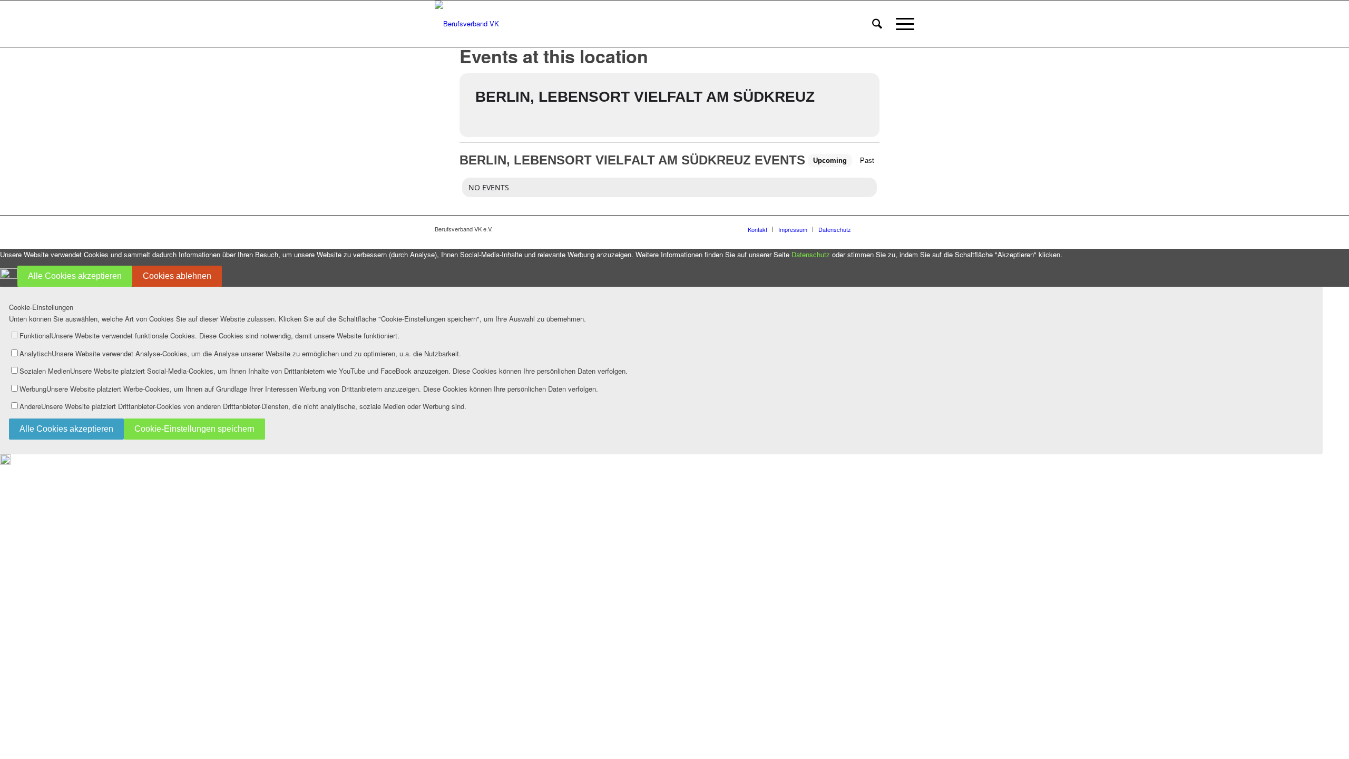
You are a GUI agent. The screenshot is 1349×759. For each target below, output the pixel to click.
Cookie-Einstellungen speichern (194, 428)
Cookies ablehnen (177, 275)
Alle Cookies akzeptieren (75, 275)
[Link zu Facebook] (875, 229)
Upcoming (830, 160)
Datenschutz (810, 254)
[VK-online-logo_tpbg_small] (467, 24)
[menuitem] (877, 24)
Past (867, 160)
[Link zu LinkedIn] (906, 229)
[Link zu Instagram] (890, 229)
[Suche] (877, 24)
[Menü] (901, 24)
